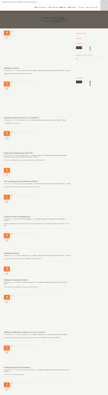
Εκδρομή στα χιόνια (22, 241)
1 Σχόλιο (68, 183)
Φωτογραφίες (29, 183)
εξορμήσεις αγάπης (50, 155)
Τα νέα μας (22, 183)
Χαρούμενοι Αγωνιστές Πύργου (56, 219)
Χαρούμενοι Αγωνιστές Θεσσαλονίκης (55, 70)
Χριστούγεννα (29, 157)
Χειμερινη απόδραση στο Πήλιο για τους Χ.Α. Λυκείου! (22, 311)
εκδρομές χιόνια (42, 70)
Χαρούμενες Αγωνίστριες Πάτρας (60, 369)
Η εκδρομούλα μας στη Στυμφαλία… (22, 354)
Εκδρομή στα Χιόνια (22, 47)
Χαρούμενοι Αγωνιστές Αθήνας (52, 120)
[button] (96, 7)
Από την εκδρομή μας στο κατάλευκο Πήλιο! (20, 181)
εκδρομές (35, 70)
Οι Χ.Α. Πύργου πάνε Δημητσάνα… (22, 390)
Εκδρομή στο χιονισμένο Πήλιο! (16, 280)
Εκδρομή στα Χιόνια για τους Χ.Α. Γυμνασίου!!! (22, 97)
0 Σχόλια (68, 70)
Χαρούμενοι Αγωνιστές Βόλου (59, 282)
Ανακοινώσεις (25, 70)
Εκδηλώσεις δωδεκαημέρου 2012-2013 (22, 140)
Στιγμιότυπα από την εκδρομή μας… (22, 203)
